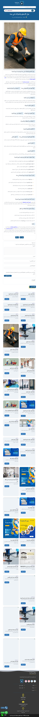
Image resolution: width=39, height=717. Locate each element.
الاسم (34, 256)
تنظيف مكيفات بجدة (31, 507)
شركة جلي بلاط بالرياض (14, 315)
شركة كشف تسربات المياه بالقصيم (13, 577)
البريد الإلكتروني (32, 261)
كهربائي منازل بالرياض (14, 439)
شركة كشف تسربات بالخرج (30, 342)
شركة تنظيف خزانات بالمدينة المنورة (29, 439)
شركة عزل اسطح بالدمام (14, 661)
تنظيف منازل (21, 685)
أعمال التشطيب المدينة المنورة (13, 294)
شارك (22, 237)
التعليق (33, 246)
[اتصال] (2, 715)
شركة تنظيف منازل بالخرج (14, 368)
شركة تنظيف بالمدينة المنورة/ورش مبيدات (11, 410)
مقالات (24, 17)
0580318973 (9, 10)
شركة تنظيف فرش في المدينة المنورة (29, 304)
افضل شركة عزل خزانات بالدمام (30, 659)
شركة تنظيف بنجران (31, 294)
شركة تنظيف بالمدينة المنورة (30, 489)
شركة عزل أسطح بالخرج (31, 371)
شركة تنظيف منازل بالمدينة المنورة (12, 389)
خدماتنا (33, 688)
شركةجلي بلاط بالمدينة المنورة (30, 315)
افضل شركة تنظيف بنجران (14, 510)
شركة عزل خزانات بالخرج (14, 349)
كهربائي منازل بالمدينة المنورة (30, 450)
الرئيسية (33, 690)
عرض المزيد (23, 299)
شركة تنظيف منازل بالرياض (30, 392)
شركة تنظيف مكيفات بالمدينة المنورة (29, 411)
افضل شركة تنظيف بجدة (14, 540)
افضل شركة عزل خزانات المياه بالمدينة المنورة (27, 598)
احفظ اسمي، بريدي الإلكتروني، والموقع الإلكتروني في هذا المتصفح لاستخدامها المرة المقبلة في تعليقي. (20, 273)
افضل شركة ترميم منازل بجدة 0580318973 (27, 566)
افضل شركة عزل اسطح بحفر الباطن (12, 566)
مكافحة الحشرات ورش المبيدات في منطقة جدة (11, 480)
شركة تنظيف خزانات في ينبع (13, 421)
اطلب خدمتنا (21, 688)
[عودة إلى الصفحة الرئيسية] (26, 17)
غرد (17, 237)
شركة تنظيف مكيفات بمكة (14, 458)
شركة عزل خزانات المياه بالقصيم (13, 630)
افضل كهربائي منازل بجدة (31, 540)
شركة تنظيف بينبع (32, 429)
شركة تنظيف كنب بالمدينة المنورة (13, 304)
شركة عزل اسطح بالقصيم (31, 624)
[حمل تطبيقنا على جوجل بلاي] (21, 681)
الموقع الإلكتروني (32, 265)
